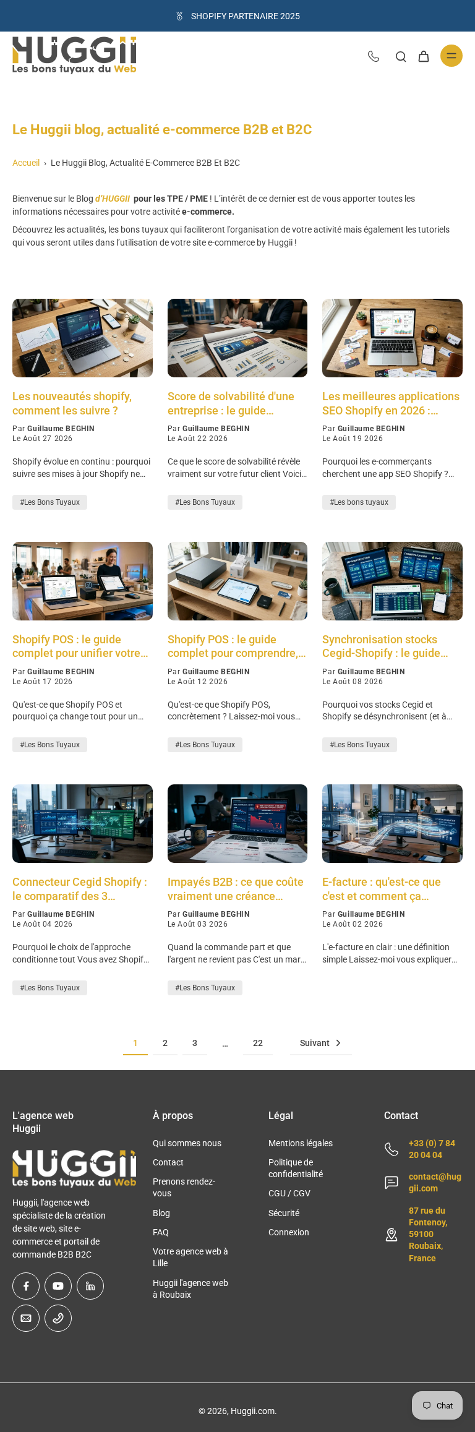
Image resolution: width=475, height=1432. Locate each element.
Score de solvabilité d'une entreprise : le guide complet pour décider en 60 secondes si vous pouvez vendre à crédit (235, 404)
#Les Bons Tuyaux (50, 502)
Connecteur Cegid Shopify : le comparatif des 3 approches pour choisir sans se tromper (81, 889)
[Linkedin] (90, 1286)
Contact (168, 1162)
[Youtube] (58, 1286)
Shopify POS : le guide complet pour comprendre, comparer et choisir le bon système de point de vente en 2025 (233, 647)
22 (258, 1043)
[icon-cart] (423, 55)
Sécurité (283, 1213)
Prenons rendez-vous (184, 1187)
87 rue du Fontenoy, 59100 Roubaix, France (428, 1234)
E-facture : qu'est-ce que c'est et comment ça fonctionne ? (381, 889)
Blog (161, 1213)
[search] (400, 55)
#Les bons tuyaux (359, 502)
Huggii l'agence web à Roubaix (190, 1289)
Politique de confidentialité (295, 1168)
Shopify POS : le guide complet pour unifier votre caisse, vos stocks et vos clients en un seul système (78, 647)
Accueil (26, 163)
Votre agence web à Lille (190, 1257)
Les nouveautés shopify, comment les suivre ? (72, 403)
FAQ (161, 1232)
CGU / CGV (289, 1193)
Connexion (288, 1232)
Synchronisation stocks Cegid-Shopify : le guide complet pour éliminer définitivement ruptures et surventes (386, 647)
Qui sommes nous (187, 1143)
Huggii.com (253, 1411)
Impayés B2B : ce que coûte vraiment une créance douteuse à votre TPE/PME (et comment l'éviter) (236, 889)
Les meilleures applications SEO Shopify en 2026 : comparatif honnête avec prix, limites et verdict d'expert (391, 404)
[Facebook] (26, 1286)
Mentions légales (300, 1143)
